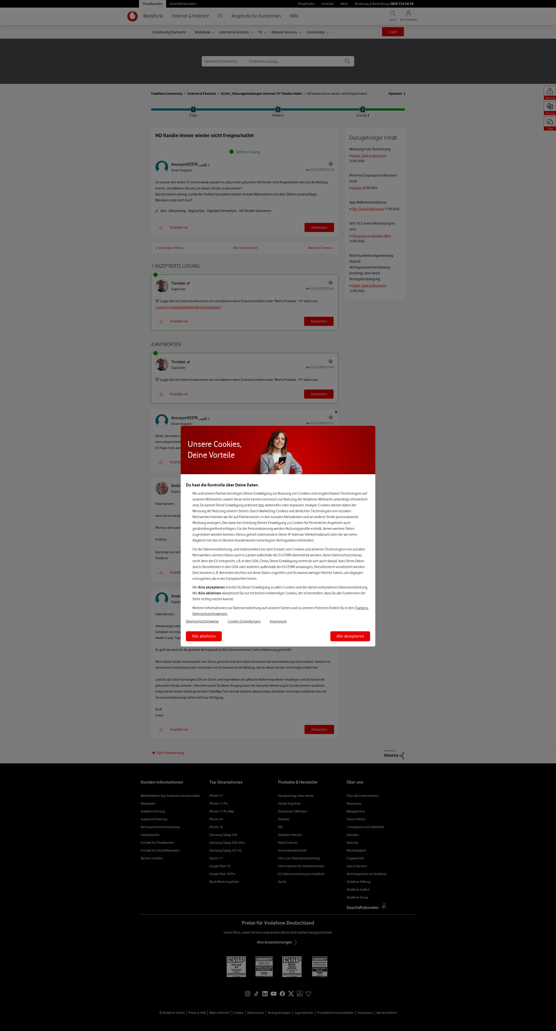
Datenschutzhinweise (202, 621)
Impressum (278, 621)
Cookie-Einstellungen (244, 621)
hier (261, 505)
